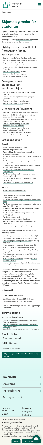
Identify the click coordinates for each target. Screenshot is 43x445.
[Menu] (39, 4)
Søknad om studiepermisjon (13, 101)
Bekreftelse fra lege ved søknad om (15, 329)
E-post (5, 414)
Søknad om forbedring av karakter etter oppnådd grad (22, 306)
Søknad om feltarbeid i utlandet (14, 132)
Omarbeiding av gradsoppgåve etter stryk (18, 226)
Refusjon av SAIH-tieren (11, 348)
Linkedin (26, 415)
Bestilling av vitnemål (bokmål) (14, 299)
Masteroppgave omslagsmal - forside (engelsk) (19, 247)
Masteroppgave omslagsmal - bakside (16, 250)
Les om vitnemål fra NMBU (12, 296)
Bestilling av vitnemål (11, 301)
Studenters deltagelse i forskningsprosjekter (19, 165)
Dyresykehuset (12, 397)
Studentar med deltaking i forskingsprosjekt (18, 208)
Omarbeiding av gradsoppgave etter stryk (18, 183)
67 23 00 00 (8, 411)
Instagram (27, 411)
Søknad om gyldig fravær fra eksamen (16, 58)
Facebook (27, 408)
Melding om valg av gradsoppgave (15, 147)
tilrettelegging (33, 329)
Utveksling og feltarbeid (17, 108)
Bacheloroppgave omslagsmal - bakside (17, 241)
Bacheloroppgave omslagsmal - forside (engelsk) (20, 238)
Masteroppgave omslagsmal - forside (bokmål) (19, 245)
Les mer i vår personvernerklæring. (20, 436)
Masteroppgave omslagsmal (13, 258)
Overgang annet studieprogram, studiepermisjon (12, 85)
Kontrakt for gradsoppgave (12, 150)
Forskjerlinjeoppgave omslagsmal (15, 263)
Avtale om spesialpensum (12, 76)
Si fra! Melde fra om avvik (12, 338)
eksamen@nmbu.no (24, 40)
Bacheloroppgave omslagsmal (13, 254)
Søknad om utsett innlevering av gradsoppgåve (19, 221)
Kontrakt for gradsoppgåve (12, 193)
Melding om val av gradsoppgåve (14, 190)
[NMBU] (21, 5)
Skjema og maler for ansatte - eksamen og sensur (21, 355)
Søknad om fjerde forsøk (11, 71)
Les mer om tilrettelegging (12, 317)
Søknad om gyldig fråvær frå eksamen (16, 60)
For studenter (6, 12)
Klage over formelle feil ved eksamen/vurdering (20, 67)
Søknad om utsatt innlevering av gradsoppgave (19, 178)
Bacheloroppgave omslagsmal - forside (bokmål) (20, 236)
